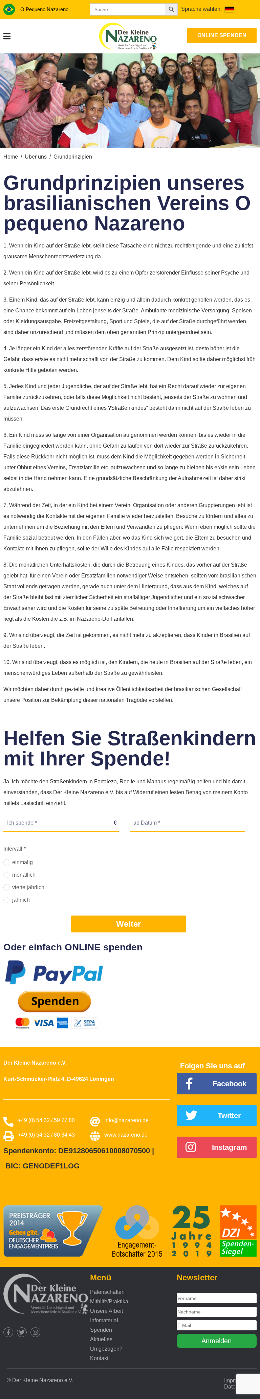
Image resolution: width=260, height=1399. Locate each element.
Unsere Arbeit (106, 1311)
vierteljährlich (28, 887)
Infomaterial (104, 1320)
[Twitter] (22, 1332)
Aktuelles (101, 1339)
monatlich (24, 875)
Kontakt (99, 1358)
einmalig (22, 862)
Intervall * (14, 849)
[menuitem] (229, 9)
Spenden (101, 1330)
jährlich (21, 900)
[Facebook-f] (8, 1332)
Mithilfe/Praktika (109, 1301)
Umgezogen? (106, 1349)
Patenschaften (107, 1292)
